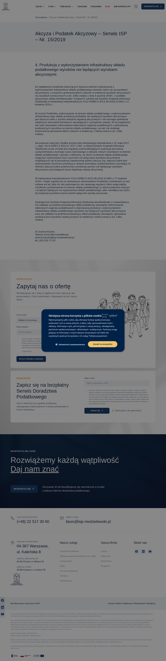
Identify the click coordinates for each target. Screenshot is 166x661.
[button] (71, 344)
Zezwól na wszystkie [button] (102, 344)
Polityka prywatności (98, 335)
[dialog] (83, 330)
